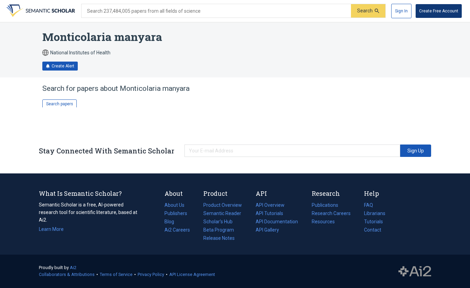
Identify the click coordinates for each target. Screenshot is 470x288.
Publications (325, 205)
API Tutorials (269, 213)
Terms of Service (116, 274)
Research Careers (331, 214)
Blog (172, 222)
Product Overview (222, 205)
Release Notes (219, 238)
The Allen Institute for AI (414, 271)
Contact (372, 230)
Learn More (51, 229)
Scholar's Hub (218, 221)
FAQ (368, 205)
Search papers (59, 104)
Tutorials (373, 221)
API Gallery (267, 230)
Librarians (374, 213)
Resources (323, 222)
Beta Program (218, 230)
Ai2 (73, 267)
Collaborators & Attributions (67, 274)
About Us (174, 205)
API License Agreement (192, 274)
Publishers (175, 213)
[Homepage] (40, 11)
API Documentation (277, 222)
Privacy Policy (151, 274)
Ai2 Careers (177, 230)
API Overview (270, 205)
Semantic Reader (222, 213)
